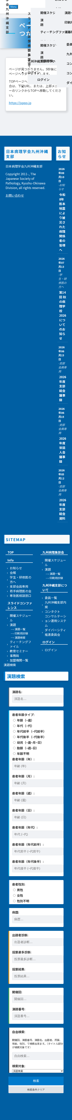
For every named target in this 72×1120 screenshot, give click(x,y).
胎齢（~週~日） (27, 748)
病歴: (15, 912)
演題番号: (18, 1009)
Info (10, 560)
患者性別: (18, 884)
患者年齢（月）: (23, 776)
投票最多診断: (21, 952)
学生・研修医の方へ (20, 579)
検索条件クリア (36, 1089)
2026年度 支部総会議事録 (63, 388)
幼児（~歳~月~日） (30, 742)
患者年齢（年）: (23, 759)
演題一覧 (20, 629)
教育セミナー (19, 651)
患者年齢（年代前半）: (28, 844)
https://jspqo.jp (20, 102)
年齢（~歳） (25, 720)
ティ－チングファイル (20, 644)
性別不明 (22, 901)
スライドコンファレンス (19, 605)
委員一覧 (51, 597)
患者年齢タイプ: (23, 714)
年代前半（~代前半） (31, 731)
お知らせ (16, 568)
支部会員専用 (19, 586)
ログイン (34, 72)
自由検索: (18, 1032)
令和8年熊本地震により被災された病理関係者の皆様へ (62, 222)
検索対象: (18, 1066)
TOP (10, 552)
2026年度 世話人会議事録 (63, 450)
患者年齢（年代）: (25, 827)
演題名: (17, 691)
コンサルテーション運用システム (55, 621)
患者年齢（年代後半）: (28, 861)
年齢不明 (22, 753)
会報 (13, 572)
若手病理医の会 (20, 591)
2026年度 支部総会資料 (63, 509)
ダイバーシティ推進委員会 (55, 632)
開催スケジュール (20, 617)
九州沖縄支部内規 (55, 604)
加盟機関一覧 (19, 660)
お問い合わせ (15, 195)
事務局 (14, 655)
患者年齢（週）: (23, 793)
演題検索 (20, 637)
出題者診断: (20, 935)
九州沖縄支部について (41, 63)
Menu (13, 6)
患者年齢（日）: (23, 810)
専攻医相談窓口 (20, 595)
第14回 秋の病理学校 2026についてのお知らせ (62, 315)
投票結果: (18, 969)
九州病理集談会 (29, 50)
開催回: (17, 992)
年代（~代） (25, 725)
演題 (41, 22)
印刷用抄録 (21, 633)
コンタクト (52, 611)
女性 (19, 895)
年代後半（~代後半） (31, 737)
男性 (19, 889)
